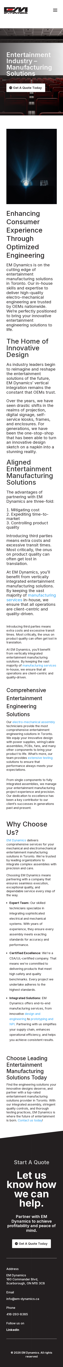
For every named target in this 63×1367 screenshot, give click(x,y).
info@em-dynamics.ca (22, 1299)
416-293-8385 (17, 1314)
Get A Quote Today (27, 88)
